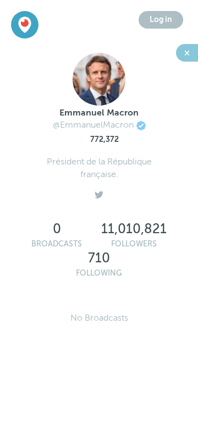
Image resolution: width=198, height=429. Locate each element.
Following (99, 273)
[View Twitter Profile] (99, 192)
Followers (134, 244)
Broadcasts (56, 244)
